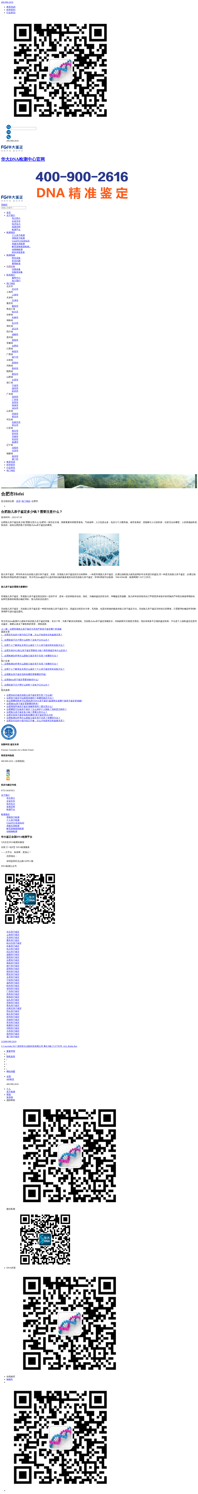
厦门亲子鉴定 (12, 1036)
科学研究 (10, 10)
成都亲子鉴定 (12, 954)
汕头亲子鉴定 (12, 1000)
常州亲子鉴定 (12, 1022)
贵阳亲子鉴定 (12, 957)
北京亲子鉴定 (12, 932)
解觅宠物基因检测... (21, 246)
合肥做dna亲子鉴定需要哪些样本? (22, 703)
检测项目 (10, 232)
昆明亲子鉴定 (12, 968)
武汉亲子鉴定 (12, 951)
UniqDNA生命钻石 (21, 241)
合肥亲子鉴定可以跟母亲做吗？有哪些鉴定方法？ (30, 698)
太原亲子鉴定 (12, 977)
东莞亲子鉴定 (12, 994)
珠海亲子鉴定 (12, 997)
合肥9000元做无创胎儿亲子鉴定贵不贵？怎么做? (29, 695)
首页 (8, 212)
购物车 (9, 1379)
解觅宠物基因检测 (15, 828)
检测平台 (16, 229)
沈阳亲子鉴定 (12, 1028)
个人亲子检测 (18, 235)
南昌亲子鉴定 (12, 963)
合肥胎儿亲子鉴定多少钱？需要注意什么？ (26, 712)
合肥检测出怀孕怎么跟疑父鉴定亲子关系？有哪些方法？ (33, 718)
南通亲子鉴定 (12, 1025)
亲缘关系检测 (18, 244)
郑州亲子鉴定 (12, 971)
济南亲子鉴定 (12, 1002)
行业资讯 (10, 12)
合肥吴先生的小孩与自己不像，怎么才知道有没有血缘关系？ (35, 720)
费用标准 (16, 263)
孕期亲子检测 (18, 238)
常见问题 (16, 261)
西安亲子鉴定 (12, 974)
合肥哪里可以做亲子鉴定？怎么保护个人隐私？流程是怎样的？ (36, 709)
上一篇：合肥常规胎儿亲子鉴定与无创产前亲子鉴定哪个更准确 (31, 629)
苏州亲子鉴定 (12, 1017)
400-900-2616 (7, 2)
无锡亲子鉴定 (12, 1019)
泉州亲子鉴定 (12, 1034)
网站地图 (10, 1071)
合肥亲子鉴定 (12, 960)
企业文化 (16, 221)
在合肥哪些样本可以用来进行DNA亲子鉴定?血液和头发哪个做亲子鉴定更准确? (44, 701)
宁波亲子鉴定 (12, 980)
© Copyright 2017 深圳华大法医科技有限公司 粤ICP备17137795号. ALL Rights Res (39, 1046)
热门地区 (10, 283)
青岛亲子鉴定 (12, 1005)
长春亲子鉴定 (12, 946)
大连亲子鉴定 (12, 1031)
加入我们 (16, 280)
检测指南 (10, 255)
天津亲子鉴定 (12, 937)
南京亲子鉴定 (12, 1014)
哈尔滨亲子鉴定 (14, 943)
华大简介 (16, 218)
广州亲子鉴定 (12, 991)
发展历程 (16, 227)
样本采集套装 (18, 252)
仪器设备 (10, 266)
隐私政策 (10, 1056)
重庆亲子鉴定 (12, 940)
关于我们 (10, 215)
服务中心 (16, 278)
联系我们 (10, 275)
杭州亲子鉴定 (12, 985)
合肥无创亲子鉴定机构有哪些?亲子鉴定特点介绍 (29, 715)
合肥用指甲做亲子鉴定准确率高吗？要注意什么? (29, 706)
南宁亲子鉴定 (12, 966)
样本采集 (16, 258)
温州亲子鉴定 (12, 983)
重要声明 (10, 1051)
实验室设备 (17, 272)
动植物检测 (17, 249)
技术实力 (16, 224)
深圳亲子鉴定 (12, 988)
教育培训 (10, 7)
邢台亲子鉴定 (12, 1011)
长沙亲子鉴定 (12, 949)
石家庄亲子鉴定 (14, 1008)
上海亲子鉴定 (12, 934)
